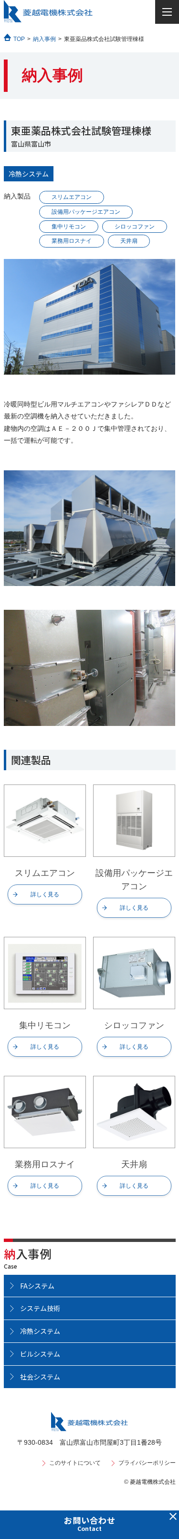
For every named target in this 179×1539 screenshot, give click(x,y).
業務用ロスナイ (72, 241)
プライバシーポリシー (147, 1463)
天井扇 (128, 241)
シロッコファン (135, 226)
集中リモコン (69, 226)
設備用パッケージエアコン (86, 212)
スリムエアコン (72, 197)
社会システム (40, 1376)
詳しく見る (45, 894)
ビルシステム (40, 1354)
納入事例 (44, 39)
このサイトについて (75, 1463)
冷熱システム (29, 174)
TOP (19, 39)
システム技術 (40, 1308)
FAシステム (37, 1286)
